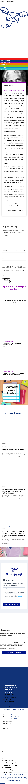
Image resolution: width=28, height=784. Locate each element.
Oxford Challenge (9, 691)
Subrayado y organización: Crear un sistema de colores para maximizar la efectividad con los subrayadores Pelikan (13, 534)
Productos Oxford (14, 526)
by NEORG (13, 720)
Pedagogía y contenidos (11, 687)
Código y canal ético (15, 713)
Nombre (4, 250)
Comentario (5, 235)
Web (3, 258)
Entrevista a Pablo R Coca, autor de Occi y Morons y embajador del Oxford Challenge (13, 491)
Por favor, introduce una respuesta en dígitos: (13, 270)
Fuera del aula (8, 689)
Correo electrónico (19, 250)
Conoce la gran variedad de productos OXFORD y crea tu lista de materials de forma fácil (12, 388)
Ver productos (12, 393)
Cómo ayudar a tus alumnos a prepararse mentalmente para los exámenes (13, 373)
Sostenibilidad (8, 692)
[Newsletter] (14, 30)
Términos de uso (14, 718)
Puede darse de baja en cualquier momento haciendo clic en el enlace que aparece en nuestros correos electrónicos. (13, 647)
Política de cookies (14, 714)
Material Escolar (5, 443)
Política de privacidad (17, 645)
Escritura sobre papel (10, 685)
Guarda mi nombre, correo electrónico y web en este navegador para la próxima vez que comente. (14, 267)
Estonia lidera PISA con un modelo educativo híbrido (12, 344)
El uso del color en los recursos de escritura (13, 450)
